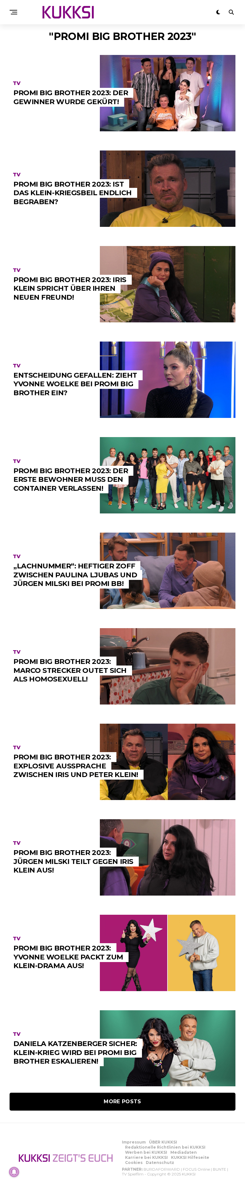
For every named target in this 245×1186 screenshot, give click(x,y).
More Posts (122, 1101)
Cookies (134, 1162)
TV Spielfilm (133, 1174)
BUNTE (219, 1169)
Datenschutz (160, 1162)
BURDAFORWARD (162, 1169)
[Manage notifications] (14, 1172)
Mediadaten (183, 1152)
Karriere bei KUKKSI (146, 1157)
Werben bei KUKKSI (146, 1152)
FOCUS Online (196, 1169)
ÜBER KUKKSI (163, 1142)
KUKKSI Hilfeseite (190, 1157)
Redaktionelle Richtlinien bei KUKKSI (165, 1147)
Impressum (134, 1142)
